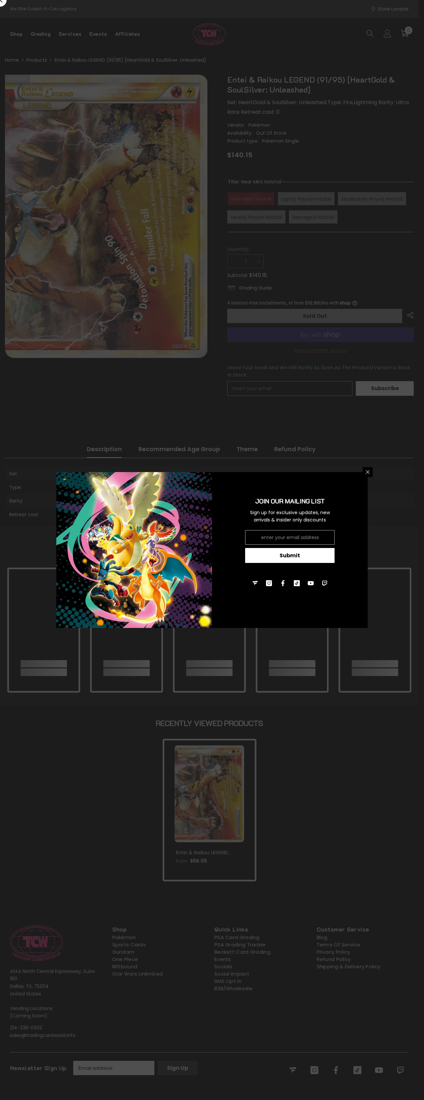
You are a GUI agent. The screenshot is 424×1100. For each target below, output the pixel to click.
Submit (290, 555)
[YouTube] (311, 583)
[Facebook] (283, 583)
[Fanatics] (255, 583)
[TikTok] (297, 583)
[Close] (368, 472)
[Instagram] (269, 583)
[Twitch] (325, 583)
